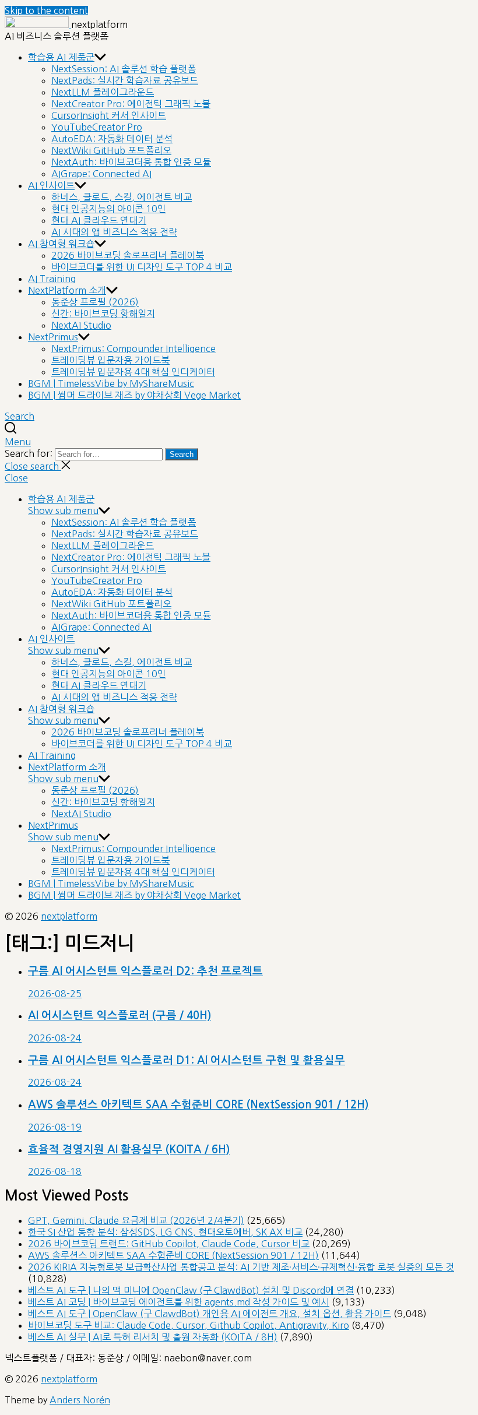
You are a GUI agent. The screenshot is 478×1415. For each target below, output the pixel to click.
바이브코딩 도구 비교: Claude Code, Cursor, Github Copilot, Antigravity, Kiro (188, 1325)
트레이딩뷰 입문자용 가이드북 (110, 360)
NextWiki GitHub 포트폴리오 (111, 150)
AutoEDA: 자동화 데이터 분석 (112, 138)
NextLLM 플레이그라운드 (102, 92)
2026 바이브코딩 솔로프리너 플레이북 (127, 255)
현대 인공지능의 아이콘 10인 (108, 208)
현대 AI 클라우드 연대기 (98, 220)
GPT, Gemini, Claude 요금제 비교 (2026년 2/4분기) (136, 1220)
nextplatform (69, 916)
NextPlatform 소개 (67, 290)
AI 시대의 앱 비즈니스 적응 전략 (114, 232)
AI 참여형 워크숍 (61, 243)
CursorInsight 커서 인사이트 (108, 115)
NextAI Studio (81, 325)
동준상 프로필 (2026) (95, 302)
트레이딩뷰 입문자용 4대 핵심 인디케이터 (133, 371)
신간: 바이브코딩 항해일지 (103, 313)
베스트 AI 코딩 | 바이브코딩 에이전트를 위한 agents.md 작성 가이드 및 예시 (178, 1302)
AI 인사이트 (51, 185)
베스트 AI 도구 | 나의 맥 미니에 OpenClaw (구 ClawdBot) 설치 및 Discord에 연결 (191, 1290)
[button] (239, 442)
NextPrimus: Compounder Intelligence (133, 348)
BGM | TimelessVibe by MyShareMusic (111, 383)
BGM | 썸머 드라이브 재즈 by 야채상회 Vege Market (134, 395)
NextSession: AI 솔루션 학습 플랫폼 (123, 68)
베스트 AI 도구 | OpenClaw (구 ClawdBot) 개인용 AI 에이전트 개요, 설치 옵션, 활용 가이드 (209, 1313)
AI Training (52, 278)
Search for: (30, 453)
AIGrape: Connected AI (101, 173)
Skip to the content (46, 10)
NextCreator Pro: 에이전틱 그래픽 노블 (130, 103)
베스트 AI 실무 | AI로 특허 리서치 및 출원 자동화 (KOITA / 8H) (152, 1337)
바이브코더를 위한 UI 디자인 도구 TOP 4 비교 (141, 267)
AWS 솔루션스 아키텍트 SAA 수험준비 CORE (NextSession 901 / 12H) (173, 1255)
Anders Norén (80, 1400)
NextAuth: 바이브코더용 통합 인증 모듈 (131, 162)
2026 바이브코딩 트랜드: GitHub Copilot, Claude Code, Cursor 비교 (169, 1243)
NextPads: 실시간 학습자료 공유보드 (124, 80)
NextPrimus (53, 337)
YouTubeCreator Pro (96, 127)
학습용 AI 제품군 (61, 57)
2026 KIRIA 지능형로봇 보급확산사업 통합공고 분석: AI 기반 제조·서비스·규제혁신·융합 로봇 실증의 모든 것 (241, 1267)
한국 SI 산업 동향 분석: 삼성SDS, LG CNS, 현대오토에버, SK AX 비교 (165, 1232)
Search (182, 454)
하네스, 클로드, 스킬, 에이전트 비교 (121, 197)
